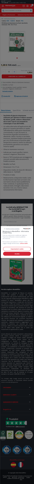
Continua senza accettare (12, 229)
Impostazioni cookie (17, 249)
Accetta (17, 254)
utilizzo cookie (24, 243)
